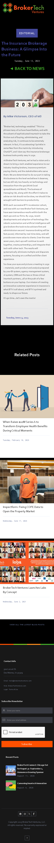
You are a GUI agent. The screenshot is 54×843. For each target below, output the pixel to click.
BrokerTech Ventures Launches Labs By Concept (24, 590)
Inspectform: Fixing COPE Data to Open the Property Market (23, 509)
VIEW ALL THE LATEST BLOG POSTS (27, 625)
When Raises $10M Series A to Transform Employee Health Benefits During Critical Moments (25, 426)
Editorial (27, 33)
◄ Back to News (27, 68)
